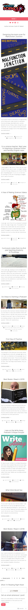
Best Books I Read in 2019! (14, 379)
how (5, 327)
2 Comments (19, 138)
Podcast (23, 326)
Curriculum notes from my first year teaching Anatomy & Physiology (14, 250)
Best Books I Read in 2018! (14, 529)
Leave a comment (14, 288)
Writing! (22, 480)
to (12, 329)
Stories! (22, 369)
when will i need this (17, 329)
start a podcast (8, 329)
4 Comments (17, 520)
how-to (8, 327)
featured (9, 370)
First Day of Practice (14, 339)
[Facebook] (15, 22)
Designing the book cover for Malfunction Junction (14, 35)
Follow (3, 604)
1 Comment (14, 240)
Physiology (22, 286)
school (18, 327)
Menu (18, 19)
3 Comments (14, 184)
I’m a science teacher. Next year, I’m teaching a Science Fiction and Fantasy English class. (14, 148)
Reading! (23, 420)
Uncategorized (11, 138)
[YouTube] (10, 22)
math (11, 327)
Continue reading (5, 133)
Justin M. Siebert (9, 136)
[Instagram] (18, 22)
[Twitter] (12, 22)
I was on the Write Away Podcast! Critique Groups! (14, 431)
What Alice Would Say (14, 490)
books (8, 422)
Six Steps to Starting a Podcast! (14, 297)
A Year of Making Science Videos (14, 192)
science (21, 327)
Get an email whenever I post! (13, 595)
